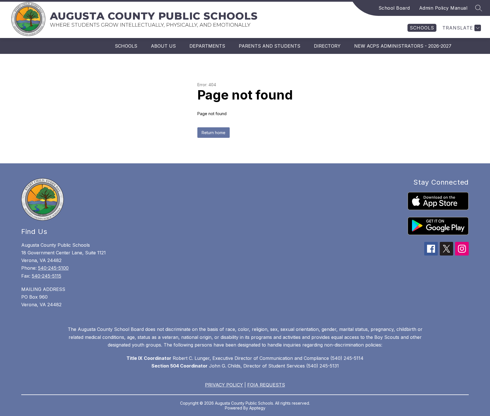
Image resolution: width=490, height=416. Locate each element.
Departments (207, 46)
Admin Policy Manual (443, 8)
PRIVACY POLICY (224, 385)
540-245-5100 (53, 268)
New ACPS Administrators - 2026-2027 (402, 46)
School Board (394, 8)
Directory (327, 46)
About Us (163, 46)
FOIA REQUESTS (266, 385)
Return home (213, 132)
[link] (421, 28)
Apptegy (257, 408)
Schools (126, 46)
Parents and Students (269, 46)
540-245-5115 (46, 276)
